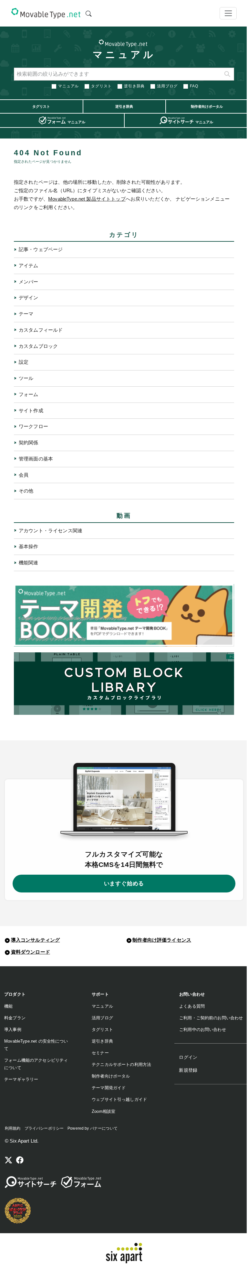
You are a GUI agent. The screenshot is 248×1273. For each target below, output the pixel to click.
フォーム (28, 394)
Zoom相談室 (103, 1111)
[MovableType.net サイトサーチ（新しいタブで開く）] (30, 1182)
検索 (227, 74)
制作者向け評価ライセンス (161, 940)
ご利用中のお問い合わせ (202, 1029)
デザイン (28, 297)
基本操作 (28, 546)
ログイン (188, 1057)
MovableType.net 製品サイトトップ (87, 199)
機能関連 (28, 562)
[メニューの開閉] (228, 13)
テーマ (26, 313)
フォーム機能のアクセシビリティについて (36, 1064)
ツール (26, 378)
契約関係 (28, 442)
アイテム (28, 265)
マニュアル (124, 54)
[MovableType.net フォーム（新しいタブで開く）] (81, 1182)
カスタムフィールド (41, 330)
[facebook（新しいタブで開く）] (20, 1161)
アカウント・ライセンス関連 (50, 530)
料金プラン (15, 1017)
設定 (23, 362)
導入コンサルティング (35, 940)
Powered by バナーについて (92, 1128)
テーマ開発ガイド (109, 1087)
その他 (26, 490)
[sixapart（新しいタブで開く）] (124, 1253)
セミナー (100, 1052)
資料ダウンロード (30, 952)
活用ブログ (167, 86)
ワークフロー (33, 426)
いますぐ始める (124, 883)
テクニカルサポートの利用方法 (121, 1064)
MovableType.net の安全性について (36, 1045)
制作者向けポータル (111, 1076)
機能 (8, 1006)
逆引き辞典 (134, 86)
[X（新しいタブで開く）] (8, 1161)
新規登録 (188, 1070)
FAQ (194, 86)
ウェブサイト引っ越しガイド (119, 1099)
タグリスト (101, 86)
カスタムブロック (38, 346)
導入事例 (12, 1029)
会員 (23, 475)
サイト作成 (31, 410)
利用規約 (13, 1128)
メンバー (28, 281)
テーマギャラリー (21, 1079)
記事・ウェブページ (41, 249)
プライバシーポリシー (44, 1128)
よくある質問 (192, 1006)
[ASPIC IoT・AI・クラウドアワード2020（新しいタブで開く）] (18, 1210)
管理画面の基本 (36, 458)
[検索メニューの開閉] (89, 13)
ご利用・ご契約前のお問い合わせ (211, 1017)
